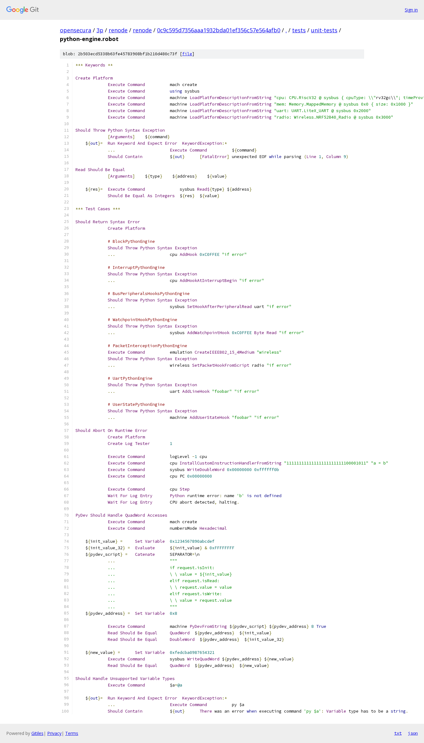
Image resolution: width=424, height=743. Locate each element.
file (187, 54)
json (413, 733)
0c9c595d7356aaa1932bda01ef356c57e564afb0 (218, 30)
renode (118, 30)
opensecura (75, 30)
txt (398, 733)
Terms (71, 733)
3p (100, 30)
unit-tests (324, 30)
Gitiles (37, 733)
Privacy (54, 733)
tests (299, 30)
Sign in (411, 10)
